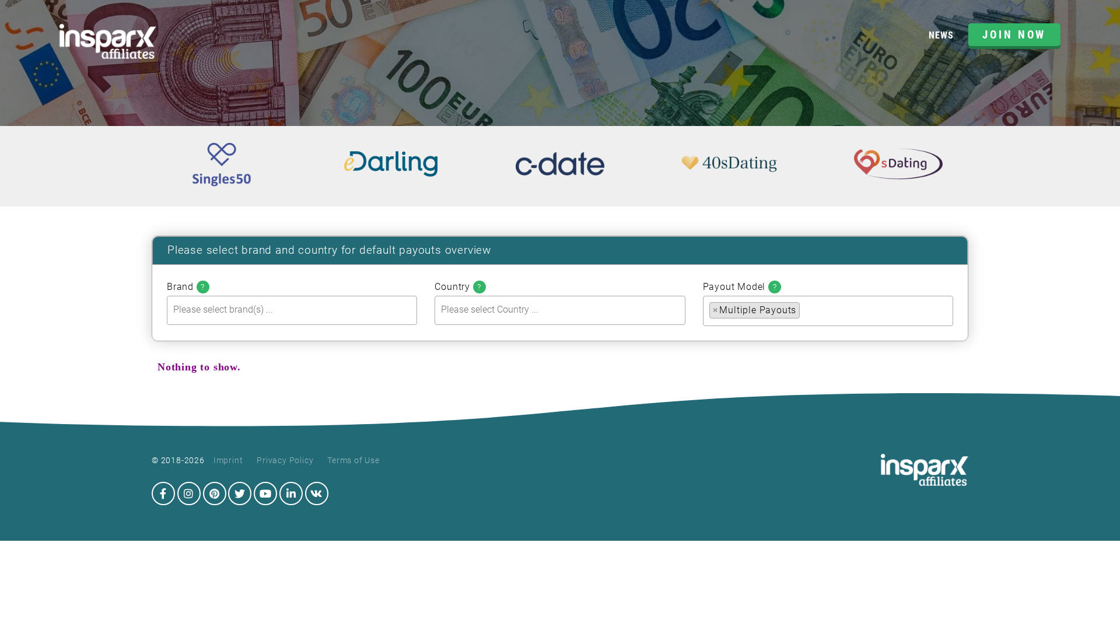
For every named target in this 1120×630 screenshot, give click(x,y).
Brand (186, 286)
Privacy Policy (285, 460)
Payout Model (740, 286)
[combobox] (292, 310)
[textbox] (294, 309)
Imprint (228, 460)
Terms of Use (353, 460)
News (941, 35)
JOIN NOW (1014, 34)
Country (458, 286)
